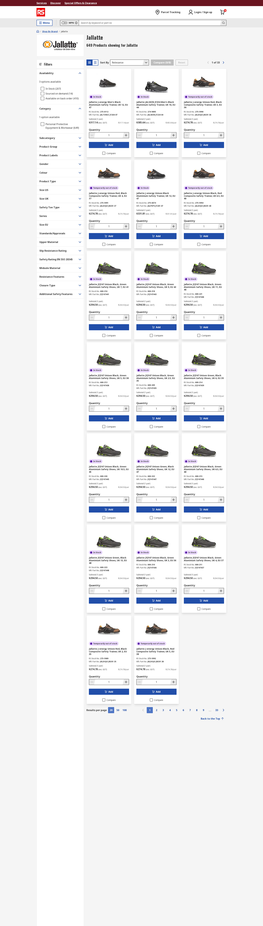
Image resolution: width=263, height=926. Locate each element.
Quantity (94, 129)
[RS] (41, 12)
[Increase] (126, 135)
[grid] (89, 62)
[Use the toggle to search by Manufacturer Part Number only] (76, 23)
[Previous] (208, 62)
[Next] (223, 62)
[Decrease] (92, 135)
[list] (95, 62)
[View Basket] (222, 12)
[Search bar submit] (223, 23)
